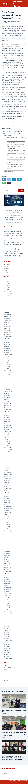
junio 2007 (6, 642)
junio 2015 (6, 494)
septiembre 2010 (8, 593)
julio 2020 (6, 393)
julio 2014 (6, 516)
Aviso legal (24, 783)
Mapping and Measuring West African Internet (10, 121)
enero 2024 (7, 330)
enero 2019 (7, 423)
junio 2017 (6, 460)
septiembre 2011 (8, 571)
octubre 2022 (7, 352)
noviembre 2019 (8, 405)
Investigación (7, 268)
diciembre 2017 (7, 448)
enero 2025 (7, 312)
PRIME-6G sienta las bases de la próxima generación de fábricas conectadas (14, 230)
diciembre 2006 (7, 652)
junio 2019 (6, 413)
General (6, 22)
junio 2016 (6, 484)
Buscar (21, 190)
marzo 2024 (7, 326)
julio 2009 (6, 620)
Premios (6, 270)
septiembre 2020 (8, 391)
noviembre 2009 (8, 614)
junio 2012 (6, 557)
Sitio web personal (8, 131)
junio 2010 (6, 599)
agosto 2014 (7, 514)
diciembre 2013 (7, 531)
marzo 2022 (7, 364)
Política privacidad (16, 783)
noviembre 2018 (8, 427)
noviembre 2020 (8, 387)
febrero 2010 (7, 608)
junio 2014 (6, 518)
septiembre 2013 (8, 537)
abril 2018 (6, 439)
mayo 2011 (6, 577)
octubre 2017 (7, 452)
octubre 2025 (7, 296)
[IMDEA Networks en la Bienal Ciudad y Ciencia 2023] (14, 701)
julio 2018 (6, 433)
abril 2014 (6, 522)
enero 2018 (7, 446)
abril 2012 (6, 561)
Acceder (6, 680)
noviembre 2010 (8, 589)
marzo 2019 (7, 419)
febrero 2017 (7, 468)
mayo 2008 (6, 632)
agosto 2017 (7, 456)
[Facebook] (4, 179)
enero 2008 (7, 636)
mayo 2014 (6, 520)
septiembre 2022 (8, 354)
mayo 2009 (6, 624)
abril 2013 (6, 547)
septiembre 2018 (8, 431)
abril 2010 (6, 604)
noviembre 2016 (8, 474)
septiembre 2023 (8, 336)
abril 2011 (6, 579)
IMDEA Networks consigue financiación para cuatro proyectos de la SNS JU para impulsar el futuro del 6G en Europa (13, 249)
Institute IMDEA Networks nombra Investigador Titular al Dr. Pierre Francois (15, 166)
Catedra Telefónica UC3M (10, 668)
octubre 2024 (7, 318)
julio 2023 (6, 338)
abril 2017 (6, 464)
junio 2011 (6, 575)
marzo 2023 (7, 344)
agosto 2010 (7, 595)
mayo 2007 (6, 644)
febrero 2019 (7, 421)
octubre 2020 (7, 389)
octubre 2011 (7, 569)
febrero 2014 (7, 527)
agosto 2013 (7, 539)
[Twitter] (9, 179)
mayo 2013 (6, 545)
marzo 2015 (7, 500)
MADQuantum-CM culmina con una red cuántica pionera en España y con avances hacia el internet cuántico (14, 255)
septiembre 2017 (8, 454)
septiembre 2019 (8, 409)
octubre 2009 (7, 616)
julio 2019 (6, 411)
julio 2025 (6, 300)
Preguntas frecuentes (22, 780)
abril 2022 (6, 362)
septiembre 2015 (8, 488)
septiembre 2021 (8, 377)
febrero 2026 (7, 288)
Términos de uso (12, 780)
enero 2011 (7, 585)
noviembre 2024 (8, 316)
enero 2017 (7, 470)
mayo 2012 (6, 559)
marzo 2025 (7, 308)
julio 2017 (6, 458)
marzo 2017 (7, 466)
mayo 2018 (6, 437)
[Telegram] (19, 179)
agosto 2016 (7, 480)
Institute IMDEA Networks (10, 674)
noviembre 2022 (8, 350)
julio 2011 (6, 573)
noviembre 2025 (8, 294)
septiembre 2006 (8, 658)
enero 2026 (7, 290)
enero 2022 (7, 369)
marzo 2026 (7, 285)
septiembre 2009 (8, 618)
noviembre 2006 (8, 654)
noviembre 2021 (8, 373)
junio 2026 (6, 281)
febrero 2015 (7, 502)
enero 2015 (7, 504)
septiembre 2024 (8, 320)
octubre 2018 (7, 429)
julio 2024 (6, 322)
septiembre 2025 (8, 298)
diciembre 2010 (7, 587)
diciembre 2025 (7, 292)
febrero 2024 (7, 328)
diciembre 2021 (7, 371)
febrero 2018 (7, 444)
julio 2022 (6, 356)
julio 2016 (6, 482)
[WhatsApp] (4, 183)
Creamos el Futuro (8, 672)
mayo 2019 (6, 415)
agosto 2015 (7, 490)
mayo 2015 (6, 496)
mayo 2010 (6, 601)
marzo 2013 (7, 549)
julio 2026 (6, 279)
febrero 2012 (7, 563)
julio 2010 (6, 597)
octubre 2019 (7, 407)
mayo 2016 (6, 486)
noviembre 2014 (8, 508)
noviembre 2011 (8, 567)
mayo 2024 (6, 324)
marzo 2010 (7, 606)
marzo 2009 (7, 628)
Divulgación (7, 264)
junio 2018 (6, 435)
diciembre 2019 (7, 403)
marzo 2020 (7, 397)
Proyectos (6, 272)
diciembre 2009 (7, 612)
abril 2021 (6, 379)
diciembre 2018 (7, 425)
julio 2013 (6, 541)
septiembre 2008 (8, 630)
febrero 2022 (7, 367)
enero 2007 (7, 650)
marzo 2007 (7, 648)
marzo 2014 (7, 525)
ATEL (5, 666)
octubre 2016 (7, 476)
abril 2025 (6, 306)
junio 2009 (6, 622)
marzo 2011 (7, 581)
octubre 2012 (7, 553)
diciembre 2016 (7, 472)
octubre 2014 (7, 510)
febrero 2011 (7, 583)
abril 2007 (6, 646)
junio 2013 (6, 543)
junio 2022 (6, 358)
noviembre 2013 (8, 533)
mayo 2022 (6, 360)
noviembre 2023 (8, 332)
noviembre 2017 (8, 450)
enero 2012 (7, 565)
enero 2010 (7, 610)
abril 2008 (6, 634)
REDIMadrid (7, 676)
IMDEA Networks (17, 28)
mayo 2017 (6, 462)
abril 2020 (6, 395)
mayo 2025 (6, 304)
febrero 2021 (7, 381)
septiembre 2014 (8, 512)
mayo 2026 (6, 283)
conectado (15, 772)
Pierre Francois (5, 26)
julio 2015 (6, 492)
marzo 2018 (7, 441)
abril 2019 (6, 417)
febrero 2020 (7, 399)
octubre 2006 (7, 656)
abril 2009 (6, 626)
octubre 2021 (7, 375)
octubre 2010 (7, 591)
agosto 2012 (7, 555)
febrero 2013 (7, 551)
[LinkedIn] (14, 179)
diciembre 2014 (7, 506)
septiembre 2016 (8, 478)
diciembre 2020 (7, 385)
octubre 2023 (7, 334)
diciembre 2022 (7, 348)
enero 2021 (7, 383)
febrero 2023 (7, 346)
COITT (5, 670)
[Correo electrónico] (9, 183)
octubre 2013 (7, 535)
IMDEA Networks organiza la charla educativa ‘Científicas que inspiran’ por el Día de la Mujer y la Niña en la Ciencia (14, 734)
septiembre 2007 (8, 640)
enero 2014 (7, 529)
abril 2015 (6, 498)
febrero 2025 (7, 310)
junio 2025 (6, 302)
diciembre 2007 (7, 638)
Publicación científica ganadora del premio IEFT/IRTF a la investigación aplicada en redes (15, 146)
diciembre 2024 (7, 314)
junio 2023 (6, 340)
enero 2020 (7, 401)
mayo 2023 (6, 342)
